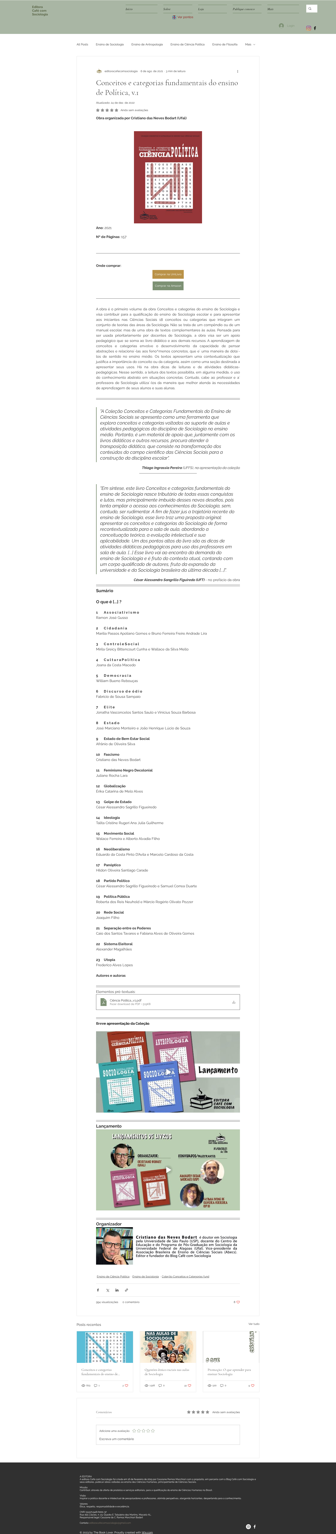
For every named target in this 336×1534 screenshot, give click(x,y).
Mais (248, 44)
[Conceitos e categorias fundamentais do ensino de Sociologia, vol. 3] (105, 1347)
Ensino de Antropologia (147, 44)
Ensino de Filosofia (224, 44)
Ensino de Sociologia (110, 44)
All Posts (82, 44)
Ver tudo (253, 1323)
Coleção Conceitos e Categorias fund (185, 1276)
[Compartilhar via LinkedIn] (117, 1290)
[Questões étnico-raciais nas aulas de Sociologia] (168, 1347)
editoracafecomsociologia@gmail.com (110, 1523)
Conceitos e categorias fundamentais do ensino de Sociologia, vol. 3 (99, 1372)
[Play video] (168, 1071)
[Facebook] (314, 28)
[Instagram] (308, 28)
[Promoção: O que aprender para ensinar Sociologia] (231, 1347)
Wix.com (147, 1532)
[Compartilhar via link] (126, 1290)
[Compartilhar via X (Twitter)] (107, 1290)
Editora (37, 7)
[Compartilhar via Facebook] (98, 1290)
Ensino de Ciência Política (188, 44)
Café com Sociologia (40, 12)
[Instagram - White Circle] (248, 1526)
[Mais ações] (237, 71)
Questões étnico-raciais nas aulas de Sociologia (167, 1372)
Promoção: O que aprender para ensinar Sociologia (229, 1372)
